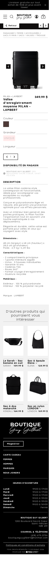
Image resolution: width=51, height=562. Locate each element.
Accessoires (33, 33)
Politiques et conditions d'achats (25, 545)
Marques (8, 468)
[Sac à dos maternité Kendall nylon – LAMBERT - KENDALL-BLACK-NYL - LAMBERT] (13, 391)
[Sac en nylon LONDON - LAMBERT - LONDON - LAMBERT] (38, 391)
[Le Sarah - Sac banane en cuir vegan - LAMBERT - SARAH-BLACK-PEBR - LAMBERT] (13, 346)
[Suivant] (46, 25)
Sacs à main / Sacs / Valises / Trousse (24, 35)
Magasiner (13, 444)
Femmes (7, 459)
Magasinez (9, 33)
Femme (20, 33)
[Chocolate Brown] (6, 124)
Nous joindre (11, 473)
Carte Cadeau (12, 455)
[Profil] (36, 17)
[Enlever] (7, 157)
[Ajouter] (14, 157)
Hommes (8, 464)
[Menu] (5, 17)
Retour (12, 25)
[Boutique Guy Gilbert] (24, 16)
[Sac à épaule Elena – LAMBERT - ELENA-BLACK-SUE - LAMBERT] (38, 346)
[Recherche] (11, 17)
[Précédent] (41, 25)
